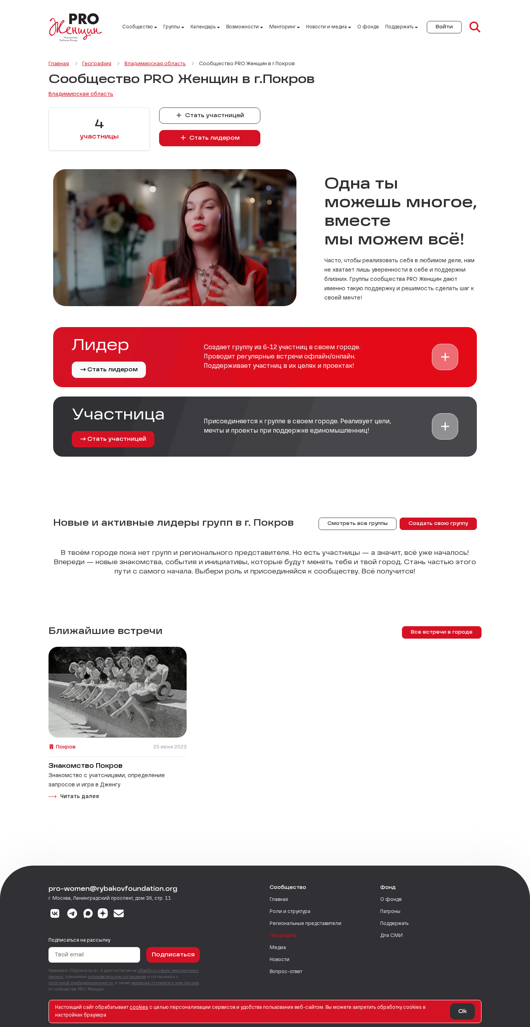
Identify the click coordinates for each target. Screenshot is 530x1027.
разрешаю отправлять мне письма (165, 983)
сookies (139, 1007)
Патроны (390, 911)
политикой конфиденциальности (80, 983)
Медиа (278, 948)
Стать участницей (214, 115)
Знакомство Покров (85, 766)
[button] (445, 357)
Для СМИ (391, 935)
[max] (88, 914)
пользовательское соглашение (117, 977)
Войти (444, 27)
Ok (462, 1011)
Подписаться (173, 955)
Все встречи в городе (442, 632)
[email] (119, 914)
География (283, 935)
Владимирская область (80, 94)
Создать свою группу (438, 523)
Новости (279, 960)
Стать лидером (214, 138)
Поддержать (394, 923)
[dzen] (103, 914)
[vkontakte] (54, 914)
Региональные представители (305, 923)
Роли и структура (290, 911)
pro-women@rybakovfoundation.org (112, 889)
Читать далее (79, 796)
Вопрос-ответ (286, 972)
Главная (279, 899)
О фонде (368, 27)
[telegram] (72, 914)
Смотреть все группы (357, 523)
